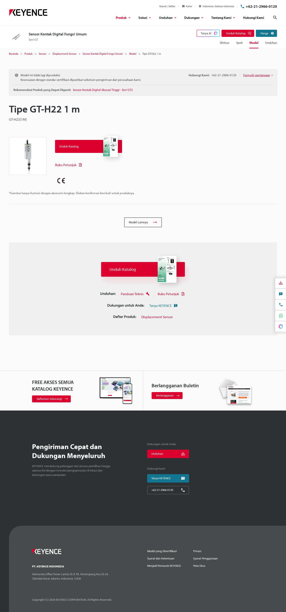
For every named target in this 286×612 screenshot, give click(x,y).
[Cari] (275, 17)
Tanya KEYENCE (160, 305)
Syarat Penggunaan (205, 558)
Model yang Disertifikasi (162, 551)
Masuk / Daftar (167, 6)
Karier (189, 6)
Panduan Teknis (132, 294)
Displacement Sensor (157, 317)
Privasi (197, 551)
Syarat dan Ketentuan (160, 558)
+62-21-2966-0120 (261, 6)
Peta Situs (199, 566)
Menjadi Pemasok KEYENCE (164, 566)
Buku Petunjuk (65, 165)
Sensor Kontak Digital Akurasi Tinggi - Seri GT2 (103, 90)
